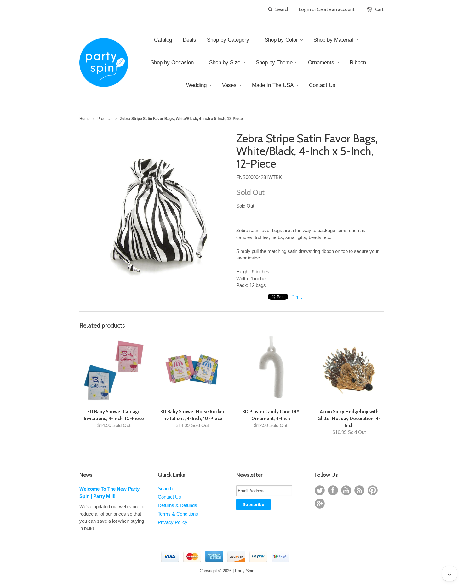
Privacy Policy (172, 522)
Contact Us (169, 496)
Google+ (320, 504)
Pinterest (373, 490)
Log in (305, 9)
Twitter (320, 490)
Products (104, 119)
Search (165, 488)
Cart (379, 9)
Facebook (333, 490)
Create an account (336, 9)
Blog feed (359, 490)
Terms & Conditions (178, 513)
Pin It (296, 296)
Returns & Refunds (177, 505)
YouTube (346, 490)
